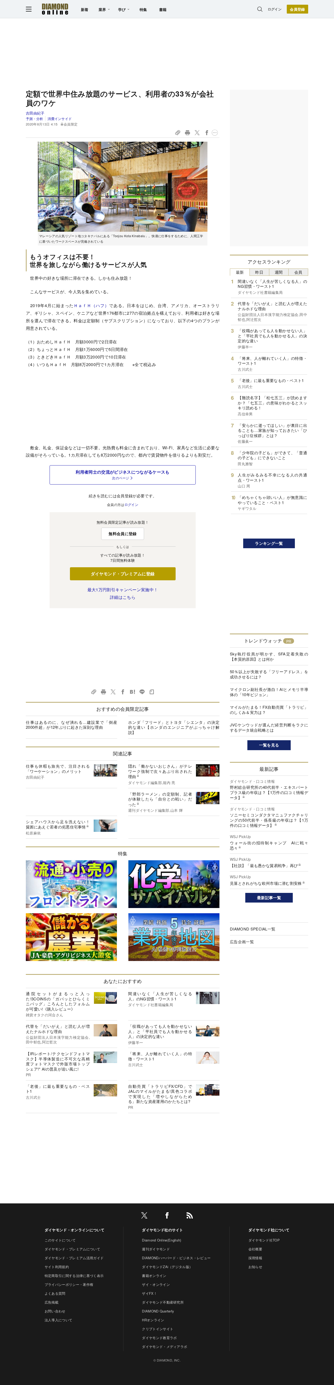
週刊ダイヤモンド (156, 1248)
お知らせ (255, 1266)
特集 (143, 9)
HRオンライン (153, 1319)
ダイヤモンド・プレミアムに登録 (123, 574)
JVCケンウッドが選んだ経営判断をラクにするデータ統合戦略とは (269, 727)
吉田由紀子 (35, 113)
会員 (298, 272)
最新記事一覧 (269, 897)
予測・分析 (34, 118)
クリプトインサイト (157, 1328)
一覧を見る (269, 745)
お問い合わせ (55, 1311)
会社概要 (255, 1248)
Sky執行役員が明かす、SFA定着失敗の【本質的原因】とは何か (269, 656)
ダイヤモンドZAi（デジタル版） (167, 1266)
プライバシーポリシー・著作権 (69, 1284)
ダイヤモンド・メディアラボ (164, 1346)
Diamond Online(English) (161, 1240)
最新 (240, 272)
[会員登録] (297, 9)
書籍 (163, 9)
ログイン (275, 9)
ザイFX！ (149, 1293)
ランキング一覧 (269, 543)
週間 (279, 272)
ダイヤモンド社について (269, 1229)
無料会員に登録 (122, 533)
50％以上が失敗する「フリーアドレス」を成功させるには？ (269, 674)
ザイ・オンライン (156, 1284)
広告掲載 (51, 1302)
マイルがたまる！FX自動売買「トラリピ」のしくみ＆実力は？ (269, 709)
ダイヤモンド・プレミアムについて (72, 1248)
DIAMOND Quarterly (158, 1311)
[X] (144, 1216)
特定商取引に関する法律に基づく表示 (74, 1275)
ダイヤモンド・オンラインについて (74, 1229)
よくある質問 (55, 1293)
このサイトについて (60, 1240)
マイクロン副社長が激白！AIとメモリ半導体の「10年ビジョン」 (269, 691)
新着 (84, 9)
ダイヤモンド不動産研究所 (163, 1302)
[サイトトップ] (55, 9)
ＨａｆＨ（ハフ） (91, 305)
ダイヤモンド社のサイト (162, 1229)
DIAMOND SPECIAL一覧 (252, 929)
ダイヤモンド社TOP (264, 1240)
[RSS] (189, 1216)
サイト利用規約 (57, 1266)
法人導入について (59, 1319)
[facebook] (167, 1216)
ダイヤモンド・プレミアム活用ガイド (74, 1257)
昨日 (259, 272)
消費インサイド (59, 118)
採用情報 (255, 1257)
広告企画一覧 (242, 941)
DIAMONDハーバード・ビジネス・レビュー (176, 1257)
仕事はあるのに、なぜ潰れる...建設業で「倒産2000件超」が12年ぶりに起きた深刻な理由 (71, 724)
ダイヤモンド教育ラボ (159, 1337)
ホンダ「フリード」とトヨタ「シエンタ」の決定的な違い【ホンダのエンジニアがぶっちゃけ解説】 (173, 727)
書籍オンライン (154, 1275)
